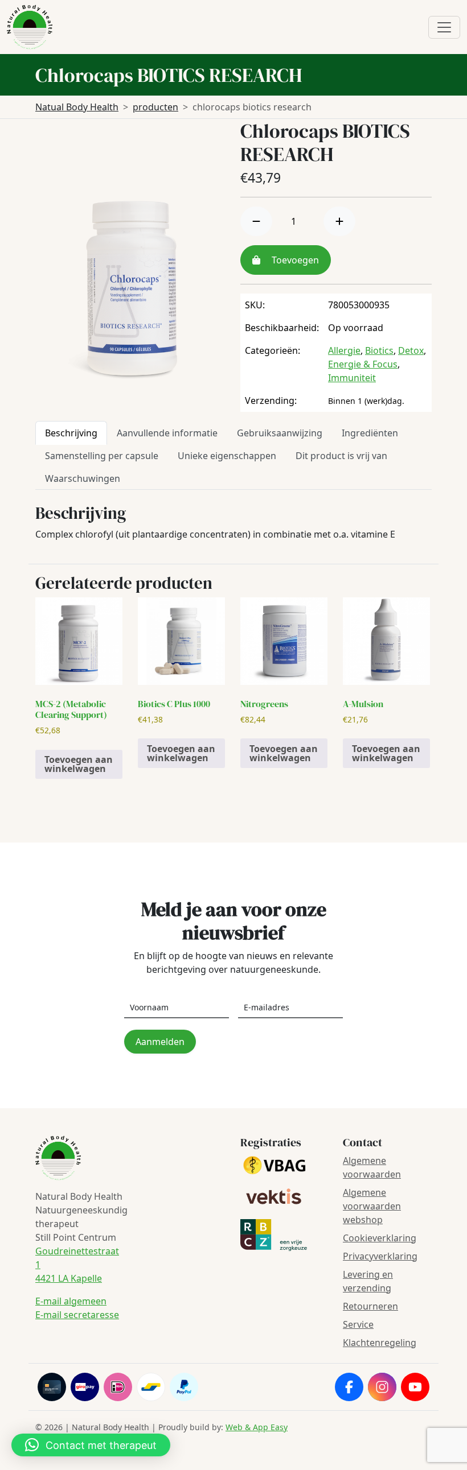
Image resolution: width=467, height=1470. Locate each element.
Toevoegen (294, 260)
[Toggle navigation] (444, 27)
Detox (411, 350)
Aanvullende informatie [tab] (167, 433)
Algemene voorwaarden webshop (372, 1206)
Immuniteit (352, 377)
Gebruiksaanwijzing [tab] (279, 433)
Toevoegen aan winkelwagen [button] (78, 764)
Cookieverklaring (379, 1238)
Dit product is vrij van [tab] (341, 455)
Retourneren (370, 1306)
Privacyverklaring (380, 1256)
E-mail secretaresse (77, 1314)
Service (358, 1324)
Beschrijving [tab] (71, 433)
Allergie (344, 350)
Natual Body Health (76, 107)
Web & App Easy (257, 1427)
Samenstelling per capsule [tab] (101, 455)
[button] (90, 1445)
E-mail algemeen (70, 1301)
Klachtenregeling (379, 1342)
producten (155, 107)
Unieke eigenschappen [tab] (227, 455)
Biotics (379, 350)
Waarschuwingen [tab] (82, 478)
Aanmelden (160, 1041)
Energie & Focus (363, 364)
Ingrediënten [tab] (370, 433)
